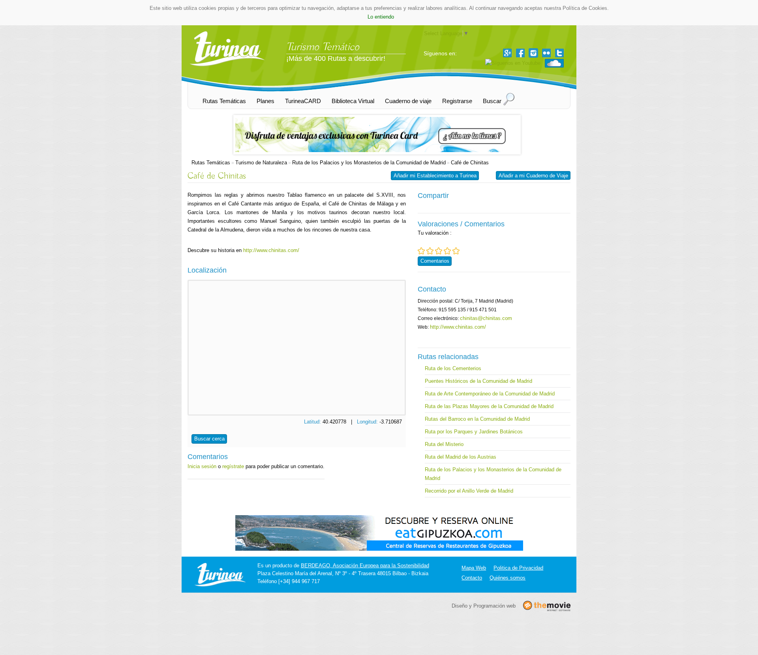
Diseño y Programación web (484, 606)
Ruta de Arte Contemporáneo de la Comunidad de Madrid (490, 394)
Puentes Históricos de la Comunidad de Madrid (478, 381)
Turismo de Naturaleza (261, 163)
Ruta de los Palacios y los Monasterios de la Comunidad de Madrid (369, 163)
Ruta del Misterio (444, 444)
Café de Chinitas (470, 163)
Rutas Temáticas (210, 163)
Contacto (472, 578)
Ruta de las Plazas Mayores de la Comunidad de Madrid (489, 406)
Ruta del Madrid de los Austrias (460, 457)
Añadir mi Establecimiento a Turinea (435, 176)
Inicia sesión (202, 466)
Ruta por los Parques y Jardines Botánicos (474, 432)
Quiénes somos (507, 578)
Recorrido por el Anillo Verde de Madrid (469, 491)
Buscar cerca (209, 439)
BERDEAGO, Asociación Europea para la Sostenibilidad (365, 565)
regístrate (233, 466)
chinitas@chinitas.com (486, 318)
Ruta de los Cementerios (453, 368)
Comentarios (434, 261)
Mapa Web (474, 568)
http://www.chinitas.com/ (271, 250)
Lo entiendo (381, 17)
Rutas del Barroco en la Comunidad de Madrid (477, 419)
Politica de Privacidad (518, 568)
